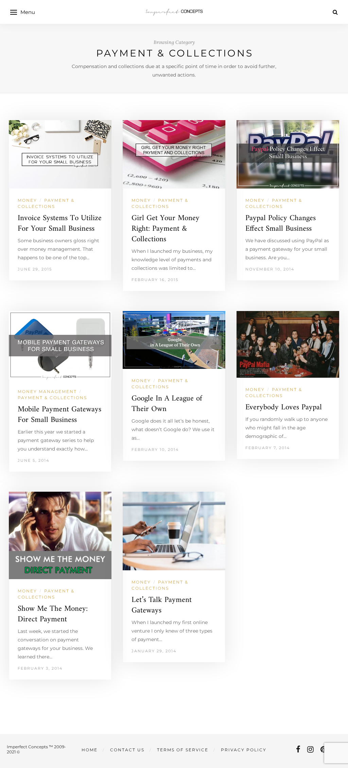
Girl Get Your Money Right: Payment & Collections (165, 228)
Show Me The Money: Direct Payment (53, 614)
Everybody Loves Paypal (283, 407)
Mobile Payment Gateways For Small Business (59, 415)
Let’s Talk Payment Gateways (162, 605)
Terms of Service (182, 749)
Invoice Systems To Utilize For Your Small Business (60, 223)
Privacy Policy (243, 749)
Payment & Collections (52, 397)
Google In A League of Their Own (167, 404)
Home (90, 749)
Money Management (47, 391)
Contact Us (127, 749)
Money (27, 200)
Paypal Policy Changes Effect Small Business (280, 223)
